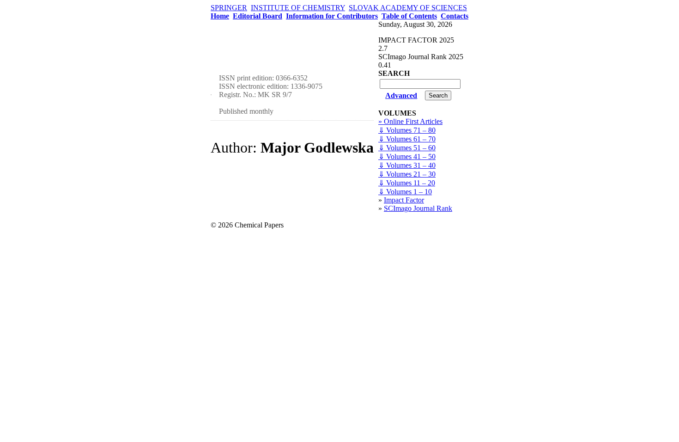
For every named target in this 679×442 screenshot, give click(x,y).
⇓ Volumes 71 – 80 (407, 130)
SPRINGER (229, 8)
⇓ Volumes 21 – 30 (407, 174)
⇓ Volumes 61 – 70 (407, 139)
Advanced (401, 95)
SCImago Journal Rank (418, 208)
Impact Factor (404, 200)
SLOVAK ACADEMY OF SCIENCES (408, 8)
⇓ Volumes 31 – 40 (407, 165)
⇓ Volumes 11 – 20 (406, 183)
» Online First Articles (410, 121)
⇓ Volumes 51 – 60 (407, 148)
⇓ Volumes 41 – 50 (407, 156)
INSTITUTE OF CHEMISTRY (298, 8)
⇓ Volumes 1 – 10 (405, 192)
